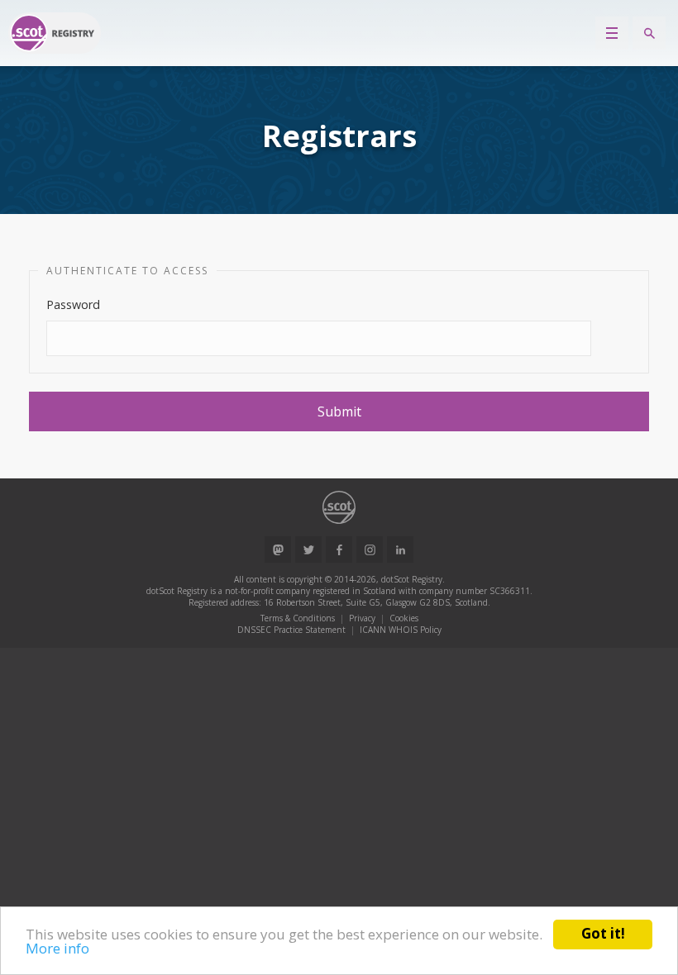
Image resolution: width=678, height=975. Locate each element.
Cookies (403, 618)
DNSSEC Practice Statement (291, 629)
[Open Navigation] (611, 33)
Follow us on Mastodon (278, 549)
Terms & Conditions (297, 618)
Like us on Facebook (339, 549)
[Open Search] (649, 33)
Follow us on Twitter (308, 549)
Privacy (362, 618)
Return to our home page (54, 33)
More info (57, 948)
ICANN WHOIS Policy (401, 629)
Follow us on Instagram (369, 549)
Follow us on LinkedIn (400, 549)
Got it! (603, 933)
